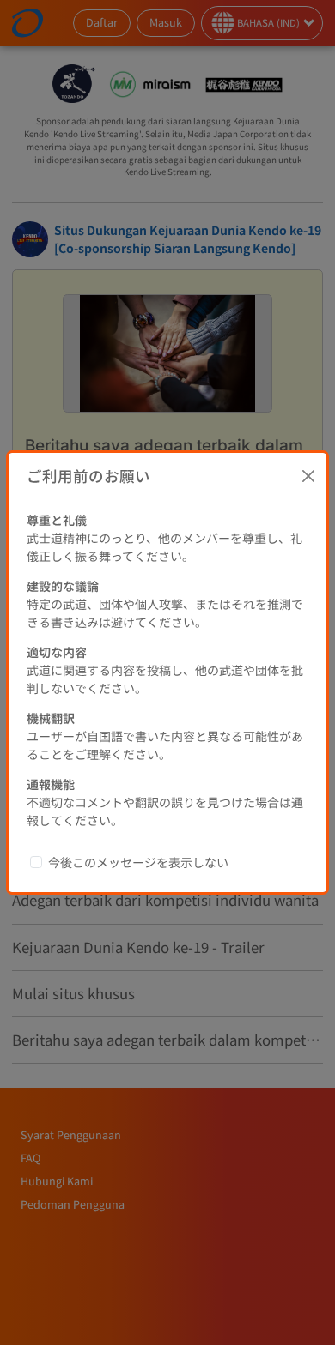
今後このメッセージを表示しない (138, 862)
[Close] (308, 476)
